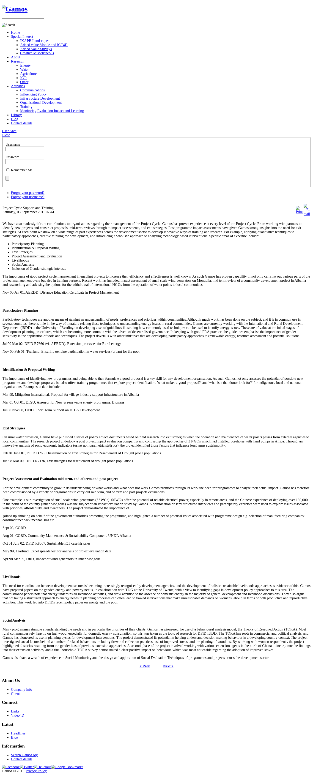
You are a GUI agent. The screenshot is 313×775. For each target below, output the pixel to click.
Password (12, 157)
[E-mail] (307, 214)
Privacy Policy (36, 771)
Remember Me (22, 170)
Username (12, 144)
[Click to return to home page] (14, 9)
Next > (168, 666)
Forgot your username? (27, 197)
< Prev (145, 666)
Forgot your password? (27, 193)
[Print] (299, 212)
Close (6, 135)
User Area (9, 131)
